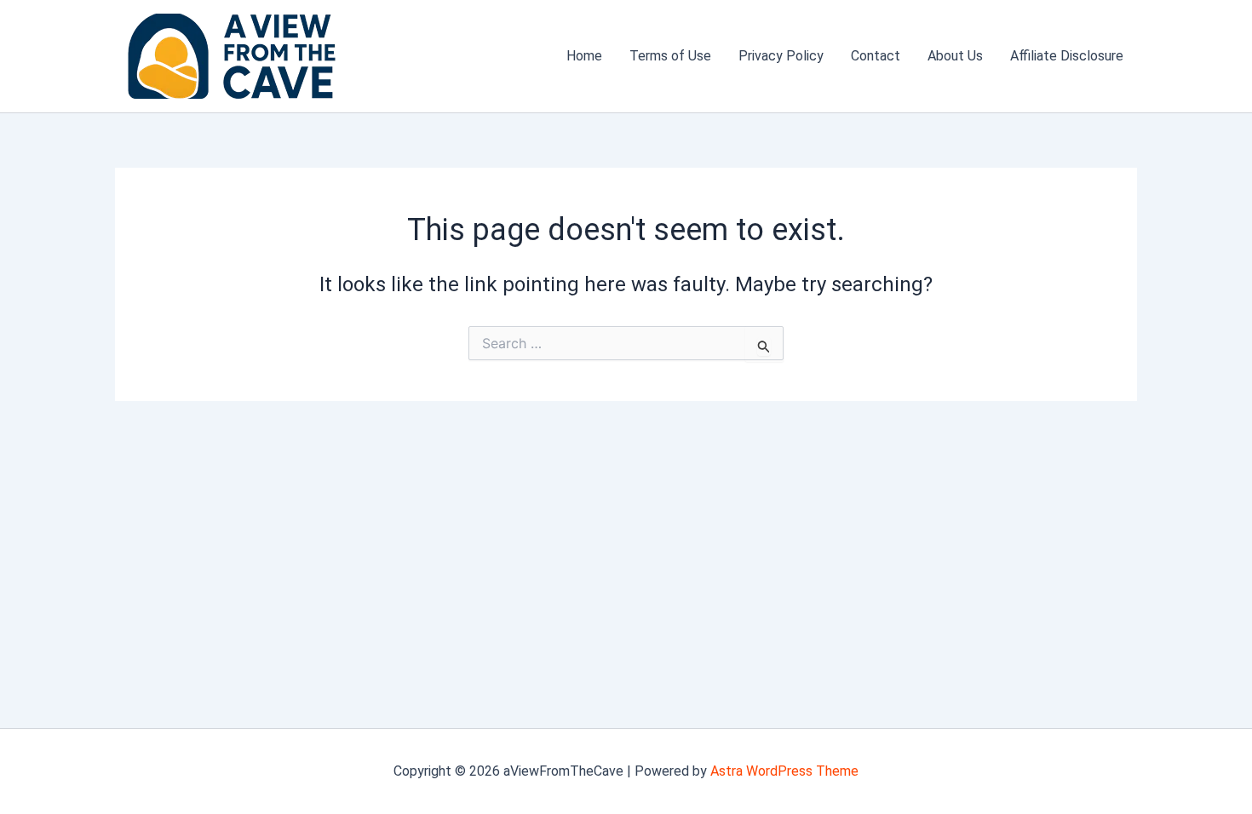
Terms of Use (670, 56)
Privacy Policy (781, 56)
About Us (955, 56)
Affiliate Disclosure (1066, 56)
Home (584, 56)
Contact (875, 56)
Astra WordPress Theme (784, 771)
